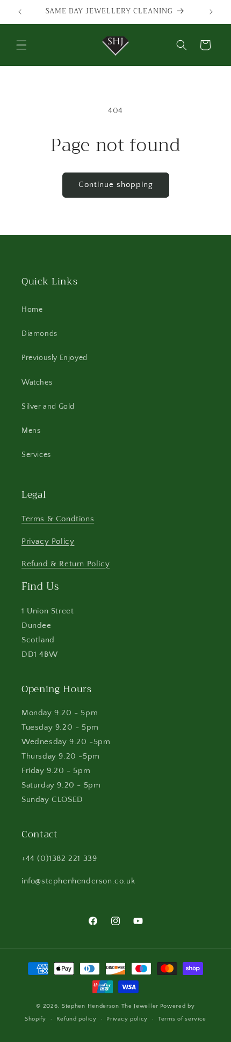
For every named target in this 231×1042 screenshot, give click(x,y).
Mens (30, 430)
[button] (21, 45)
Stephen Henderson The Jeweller (110, 1006)
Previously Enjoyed (54, 358)
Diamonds (39, 333)
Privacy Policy (47, 541)
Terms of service (182, 1019)
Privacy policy (127, 1019)
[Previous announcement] (20, 12)
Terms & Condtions (57, 518)
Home (31, 309)
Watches (36, 382)
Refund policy (76, 1019)
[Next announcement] (211, 12)
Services (36, 455)
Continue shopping (115, 184)
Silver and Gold (48, 406)
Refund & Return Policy (65, 563)
